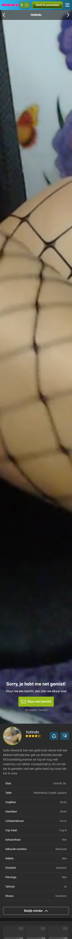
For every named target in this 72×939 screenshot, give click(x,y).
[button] (54, 736)
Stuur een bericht (39, 701)
